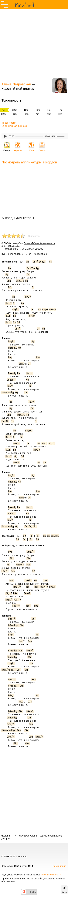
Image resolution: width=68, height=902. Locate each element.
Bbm (48, 114)
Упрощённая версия (14, 125)
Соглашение (59, 866)
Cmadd (12, 347)
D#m (37, 110)
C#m (14, 110)
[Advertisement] (34, 45)
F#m (28, 564)
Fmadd (12, 373)
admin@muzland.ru (51, 874)
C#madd (13, 625)
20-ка (31, 150)
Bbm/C (20, 280)
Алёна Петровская (16, 84)
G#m (26, 114)
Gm (15, 114)
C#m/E (52, 586)
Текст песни (9, 122)
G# (18, 322)
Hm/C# (20, 564)
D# (13, 570)
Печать (42, 150)
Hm (60, 114)
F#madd (12, 650)
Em (48, 110)
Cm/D (45, 309)
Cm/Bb (32, 526)
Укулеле (18, 150)
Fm (60, 110)
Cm (27, 261)
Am (37, 114)
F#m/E (5, 570)
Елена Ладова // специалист (39, 243)
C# (30, 641)
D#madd (8, 669)
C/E (8, 315)
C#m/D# (44, 586)
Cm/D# (52, 309)
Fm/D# (27, 296)
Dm (8, 303)
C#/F (8, 593)
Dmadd (39, 261)
